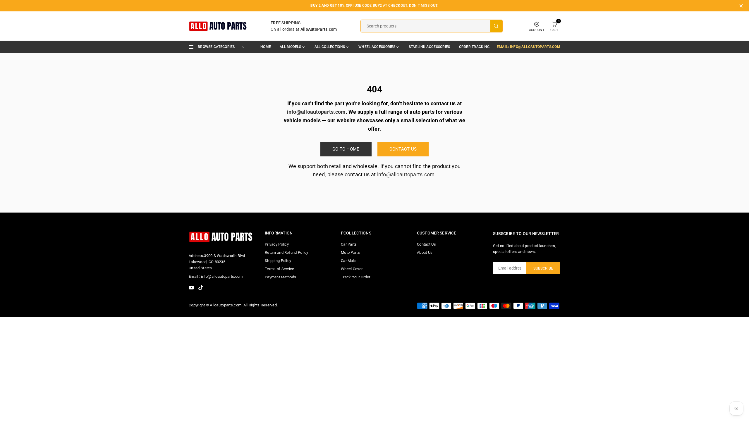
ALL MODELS (290, 47)
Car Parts (349, 244)
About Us (424, 252)
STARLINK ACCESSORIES (429, 47)
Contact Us (426, 244)
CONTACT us (403, 149)
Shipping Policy (278, 260)
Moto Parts (350, 252)
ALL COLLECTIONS (330, 47)
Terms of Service (279, 269)
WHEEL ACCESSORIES (376, 47)
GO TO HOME (346, 149)
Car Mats (348, 260)
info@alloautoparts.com (406, 174)
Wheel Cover (352, 269)
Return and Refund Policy (286, 252)
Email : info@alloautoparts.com (216, 277)
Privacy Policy (277, 244)
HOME (265, 47)
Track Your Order (355, 277)
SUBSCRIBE (543, 268)
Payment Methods (280, 277)
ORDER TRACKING (474, 47)
